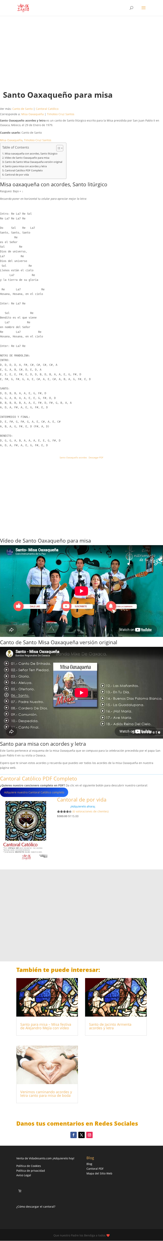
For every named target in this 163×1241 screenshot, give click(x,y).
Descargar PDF (96, 457)
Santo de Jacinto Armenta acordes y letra (110, 1026)
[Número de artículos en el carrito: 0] (19, 1190)
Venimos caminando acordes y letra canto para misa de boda (46, 1093)
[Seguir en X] (81, 1135)
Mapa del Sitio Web (99, 1173)
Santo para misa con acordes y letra (26, 166)
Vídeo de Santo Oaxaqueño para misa (27, 157)
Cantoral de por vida (17, 174)
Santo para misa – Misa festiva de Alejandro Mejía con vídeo (45, 1026)
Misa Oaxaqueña (32, 114)
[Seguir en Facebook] (73, 1135)
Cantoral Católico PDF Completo (24, 170)
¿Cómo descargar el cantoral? (35, 1206)
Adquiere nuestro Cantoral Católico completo (34, 792)
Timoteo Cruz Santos (60, 114)
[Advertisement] (81, 49)
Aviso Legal (23, 1175)
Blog (89, 1164)
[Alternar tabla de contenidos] (57, 148)
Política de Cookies (28, 1166)
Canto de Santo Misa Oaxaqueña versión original (33, 162)
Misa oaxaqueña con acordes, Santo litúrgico (31, 153)
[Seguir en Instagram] (89, 1135)
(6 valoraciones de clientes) (91, 811)
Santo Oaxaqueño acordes (73, 457)
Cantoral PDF (95, 1168)
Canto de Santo (22, 109)
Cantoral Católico (47, 109)
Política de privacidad (30, 1170)
